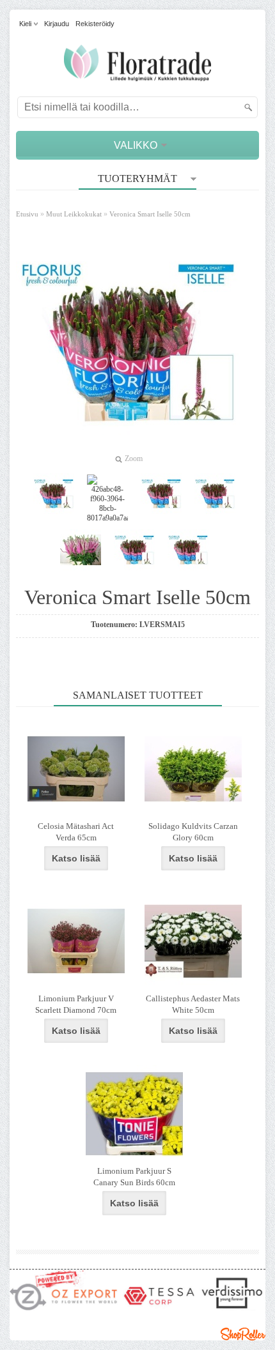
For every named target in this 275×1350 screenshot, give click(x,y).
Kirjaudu (56, 23)
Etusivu (27, 214)
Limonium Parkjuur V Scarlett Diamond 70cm (75, 1004)
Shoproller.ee (243, 1334)
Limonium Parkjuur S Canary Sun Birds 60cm (134, 1176)
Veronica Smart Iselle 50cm (150, 214)
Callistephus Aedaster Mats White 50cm (193, 1004)
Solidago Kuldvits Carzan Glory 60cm (193, 831)
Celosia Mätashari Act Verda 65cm (76, 831)
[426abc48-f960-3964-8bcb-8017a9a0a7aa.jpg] (107, 498)
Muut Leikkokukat (74, 214)
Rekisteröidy (94, 23)
